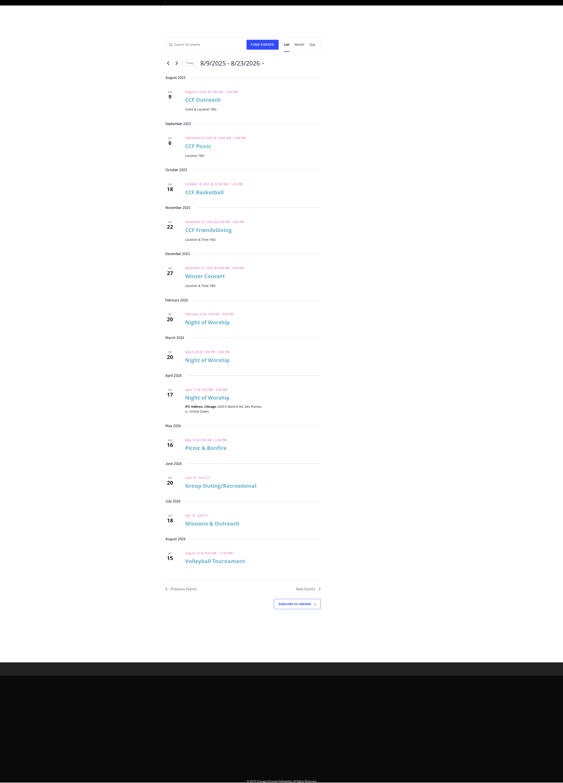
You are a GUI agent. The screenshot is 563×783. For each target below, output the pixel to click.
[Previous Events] (168, 63)
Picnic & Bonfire (206, 447)
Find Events (262, 44)
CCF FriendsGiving (208, 230)
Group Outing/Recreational (220, 485)
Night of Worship (207, 322)
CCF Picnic (198, 146)
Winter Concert (205, 276)
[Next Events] (176, 63)
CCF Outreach (203, 99)
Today (190, 63)
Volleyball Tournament (215, 561)
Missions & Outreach (212, 523)
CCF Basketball (204, 192)
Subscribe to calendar (294, 604)
